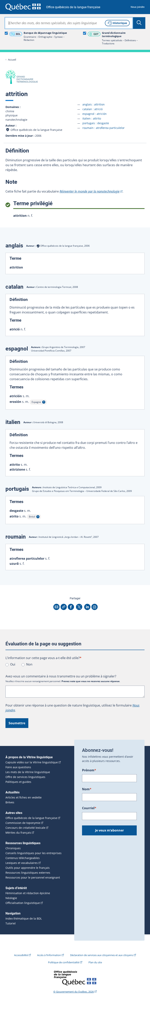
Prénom (89, 770)
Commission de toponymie (22, 822)
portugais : (95, 123)
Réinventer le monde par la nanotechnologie (90, 191)
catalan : (92, 109)
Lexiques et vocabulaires (21, 862)
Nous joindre (138, 6)
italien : (91, 118)
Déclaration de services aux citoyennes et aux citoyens (101, 955)
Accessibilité (21, 955)
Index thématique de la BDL (23, 918)
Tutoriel (10, 923)
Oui (12, 664)
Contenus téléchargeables (22, 858)
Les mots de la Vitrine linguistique (27, 772)
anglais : (93, 104)
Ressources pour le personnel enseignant (32, 877)
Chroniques (13, 848)
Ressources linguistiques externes (27, 872)
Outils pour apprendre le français (27, 867)
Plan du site (95, 962)
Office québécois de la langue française (73, 7)
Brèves (9, 802)
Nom (86, 789)
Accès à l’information (49, 955)
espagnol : (94, 114)
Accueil (12, 59)
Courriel (89, 808)
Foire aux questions (18, 767)
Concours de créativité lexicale (25, 827)
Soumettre (17, 723)
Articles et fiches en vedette (23, 797)
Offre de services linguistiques (25, 777)
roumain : (103, 128)
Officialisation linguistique (22, 903)
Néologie (11, 898)
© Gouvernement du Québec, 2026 (73, 991)
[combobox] (69, 23)
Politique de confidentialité (63, 962)
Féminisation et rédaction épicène (27, 893)
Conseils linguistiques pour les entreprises (33, 853)
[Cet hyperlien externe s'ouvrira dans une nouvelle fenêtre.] (23, 7)
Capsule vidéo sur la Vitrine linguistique (31, 762)
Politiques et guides (18, 781)
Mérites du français (18, 832)
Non (29, 664)
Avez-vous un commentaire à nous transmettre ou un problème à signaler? (60, 676)
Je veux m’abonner (109, 830)
